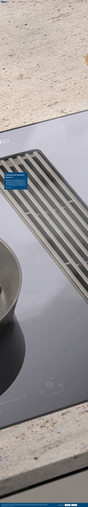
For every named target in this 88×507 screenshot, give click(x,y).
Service (31, 1)
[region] (44, 505)
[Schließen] (87, 505)
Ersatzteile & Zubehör (22, 1)
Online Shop (38, 1)
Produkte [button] (13, 1)
